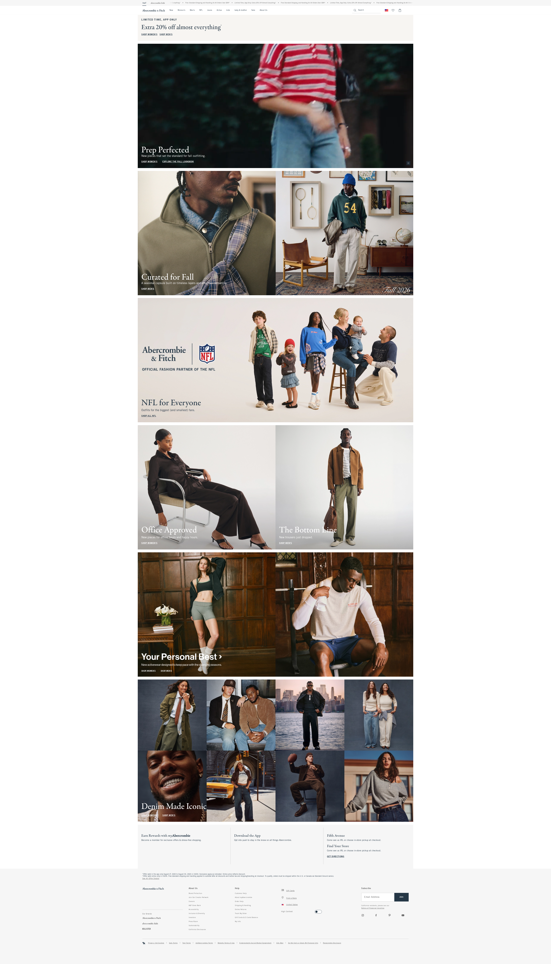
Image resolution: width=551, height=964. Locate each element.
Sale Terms (173, 943)
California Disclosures (197, 929)
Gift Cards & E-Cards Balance (246, 917)
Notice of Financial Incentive (372, 908)
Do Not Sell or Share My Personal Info (303, 943)
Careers (192, 901)
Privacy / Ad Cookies (156, 943)
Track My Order (241, 913)
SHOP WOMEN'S (149, 35)
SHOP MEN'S (166, 35)
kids (228, 10)
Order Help (239, 901)
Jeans (209, 10)
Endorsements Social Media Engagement (255, 943)
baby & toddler (241, 10)
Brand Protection (195, 893)
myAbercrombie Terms (204, 943)
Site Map (279, 943)
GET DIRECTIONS (335, 857)
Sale (253, 10)
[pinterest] (389, 915)
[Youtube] (402, 915)
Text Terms (186, 943)
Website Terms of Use (226, 943)
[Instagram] (362, 915)
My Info (238, 921)
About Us (263, 10)
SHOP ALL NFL (148, 416)
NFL (201, 10)
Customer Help (241, 893)
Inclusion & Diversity (197, 913)
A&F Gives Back (195, 905)
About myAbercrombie (243, 897)
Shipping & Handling (243, 905)
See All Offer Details (150, 879)
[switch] (282, 911)
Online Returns (240, 909)
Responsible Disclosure (332, 943)
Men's (192, 10)
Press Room (193, 921)
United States (292, 905)
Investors (192, 917)
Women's (181, 10)
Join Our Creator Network (198, 897)
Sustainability (194, 925)
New (171, 10)
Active (219, 10)
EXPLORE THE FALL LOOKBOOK (178, 162)
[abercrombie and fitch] (153, 10)
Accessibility (194, 909)
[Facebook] (376, 915)
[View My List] (393, 10)
